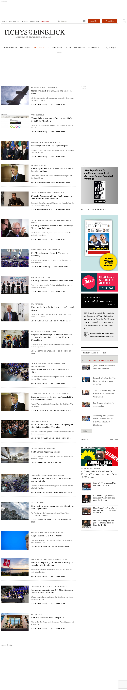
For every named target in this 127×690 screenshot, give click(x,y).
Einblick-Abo (45, 21)
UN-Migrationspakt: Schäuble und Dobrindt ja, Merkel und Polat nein (52, 227)
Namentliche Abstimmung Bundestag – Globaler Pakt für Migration (52, 119)
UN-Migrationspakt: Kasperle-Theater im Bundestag (49, 254)
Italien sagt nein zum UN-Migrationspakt (49, 145)
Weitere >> (86, 431)
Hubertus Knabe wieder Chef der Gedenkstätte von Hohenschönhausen (52, 398)
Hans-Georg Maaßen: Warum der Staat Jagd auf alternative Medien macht (104, 510)
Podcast (31, 21)
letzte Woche (93, 360)
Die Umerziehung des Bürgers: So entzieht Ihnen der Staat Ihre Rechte (103, 523)
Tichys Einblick (10, 47)
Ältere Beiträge (7, 645)
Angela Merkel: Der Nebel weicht (46, 535)
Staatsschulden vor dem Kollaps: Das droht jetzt (104, 484)
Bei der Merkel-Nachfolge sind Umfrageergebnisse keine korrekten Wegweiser (52, 425)
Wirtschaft (93, 47)
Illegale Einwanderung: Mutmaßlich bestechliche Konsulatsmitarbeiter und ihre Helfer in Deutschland (52, 337)
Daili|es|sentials (41, 47)
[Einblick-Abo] (99, 243)
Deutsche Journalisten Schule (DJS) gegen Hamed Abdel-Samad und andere (52, 197)
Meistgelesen (90, 353)
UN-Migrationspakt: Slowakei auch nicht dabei (52, 280)
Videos (68, 47)
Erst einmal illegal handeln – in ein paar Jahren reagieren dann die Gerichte (104, 498)
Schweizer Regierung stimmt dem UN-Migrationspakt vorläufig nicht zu (52, 563)
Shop (37, 21)
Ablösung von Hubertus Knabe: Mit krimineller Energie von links (52, 169)
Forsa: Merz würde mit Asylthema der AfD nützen (50, 370)
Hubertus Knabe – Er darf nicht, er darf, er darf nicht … (52, 308)
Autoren (4, 21)
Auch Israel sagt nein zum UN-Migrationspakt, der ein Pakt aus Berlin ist (52, 591)
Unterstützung (13, 21)
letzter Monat (107, 360)
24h (83, 360)
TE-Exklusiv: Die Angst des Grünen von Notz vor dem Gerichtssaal (104, 393)
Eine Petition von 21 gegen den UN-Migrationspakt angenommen (52, 507)
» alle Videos (114, 439)
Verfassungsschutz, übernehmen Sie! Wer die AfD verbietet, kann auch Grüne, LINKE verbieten (99, 474)
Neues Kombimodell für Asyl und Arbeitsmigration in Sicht (51, 479)
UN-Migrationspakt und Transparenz (47, 617)
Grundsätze (23, 21)
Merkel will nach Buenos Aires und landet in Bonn (51, 92)
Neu (105, 353)
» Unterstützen (109, 21)
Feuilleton (79, 47)
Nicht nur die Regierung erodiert (45, 451)
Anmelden (94, 21)
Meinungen (57, 47)
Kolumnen (25, 47)
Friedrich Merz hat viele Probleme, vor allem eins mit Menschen (104, 381)
